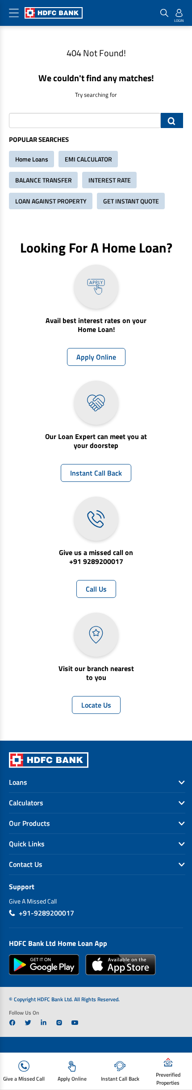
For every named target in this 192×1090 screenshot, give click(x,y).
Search (172, 120)
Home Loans (31, 159)
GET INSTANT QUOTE (131, 201)
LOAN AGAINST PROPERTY (51, 201)
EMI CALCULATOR (88, 159)
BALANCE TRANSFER (43, 180)
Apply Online (96, 357)
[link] (12, 1023)
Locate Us (96, 705)
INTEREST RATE (109, 180)
